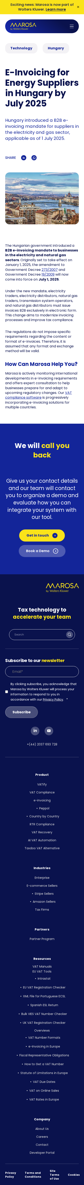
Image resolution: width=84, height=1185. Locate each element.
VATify (42, 784)
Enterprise (42, 878)
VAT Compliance (42, 792)
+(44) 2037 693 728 (42, 744)
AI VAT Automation (42, 840)
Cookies (74, 1175)
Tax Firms (42, 909)
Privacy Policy (53, 699)
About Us (42, 1129)
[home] (23, 26)
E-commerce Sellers (42, 886)
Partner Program (42, 939)
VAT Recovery (42, 832)
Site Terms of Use (54, 1174)
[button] (72, 26)
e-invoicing (42, 800)
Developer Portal (42, 1153)
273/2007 (50, 269)
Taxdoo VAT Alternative (42, 848)
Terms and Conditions (33, 1175)
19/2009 (48, 274)
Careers (42, 1137)
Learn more (56, 9)
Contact (42, 1145)
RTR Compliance (42, 824)
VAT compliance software (38, 395)
